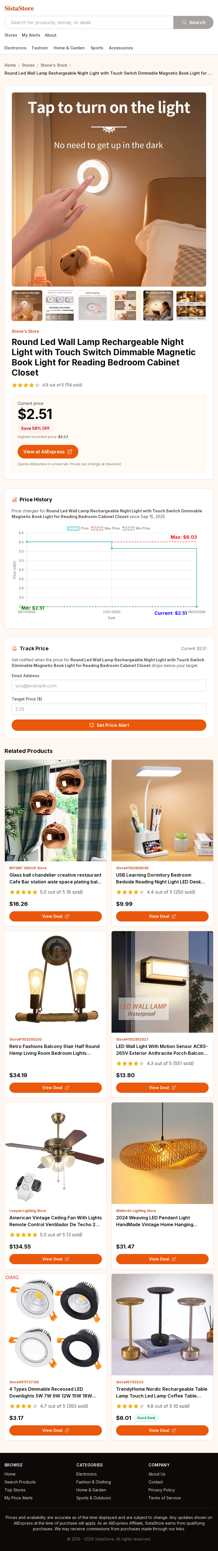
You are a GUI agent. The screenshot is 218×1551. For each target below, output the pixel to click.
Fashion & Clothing (93, 1482)
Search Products (20, 1482)
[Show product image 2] (60, 305)
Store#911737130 (24, 1382)
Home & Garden (69, 47)
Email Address (25, 675)
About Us (156, 1474)
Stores (11, 35)
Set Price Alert (113, 725)
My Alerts (31, 35)
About (50, 35)
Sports (97, 47)
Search (197, 22)
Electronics (15, 47)
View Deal (52, 916)
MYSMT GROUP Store (28, 868)
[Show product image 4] (125, 305)
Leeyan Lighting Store (27, 1211)
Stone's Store (54, 65)
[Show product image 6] (191, 305)
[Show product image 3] (92, 305)
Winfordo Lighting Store (136, 1211)
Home (10, 65)
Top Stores (15, 1489)
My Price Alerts (19, 1497)
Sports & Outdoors (93, 1497)
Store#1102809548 (132, 868)
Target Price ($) (27, 698)
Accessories (121, 47)
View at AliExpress (44, 451)
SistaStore (19, 7)
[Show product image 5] (158, 305)
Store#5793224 (129, 1382)
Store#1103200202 (25, 1039)
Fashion (40, 47)
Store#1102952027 (132, 1039)
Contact (155, 1482)
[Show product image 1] (27, 305)
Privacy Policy (161, 1489)
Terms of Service (164, 1497)
